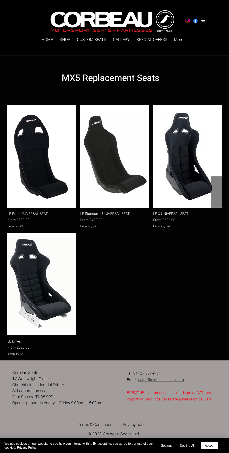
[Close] (223, 445)
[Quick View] (41, 156)
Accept (209, 445)
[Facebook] (195, 21)
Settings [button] (166, 445)
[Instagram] (188, 21)
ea (170, 380)
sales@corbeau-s (153, 380)
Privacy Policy (26, 447)
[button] (205, 21)
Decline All (187, 445)
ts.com (178, 380)
